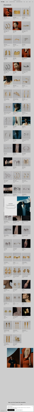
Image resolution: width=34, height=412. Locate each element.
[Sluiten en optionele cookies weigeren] (32, 406)
